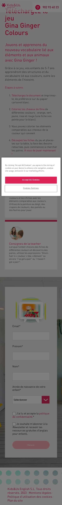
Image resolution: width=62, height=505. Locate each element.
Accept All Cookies (31, 180)
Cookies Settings (31, 188)
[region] (30, 176)
